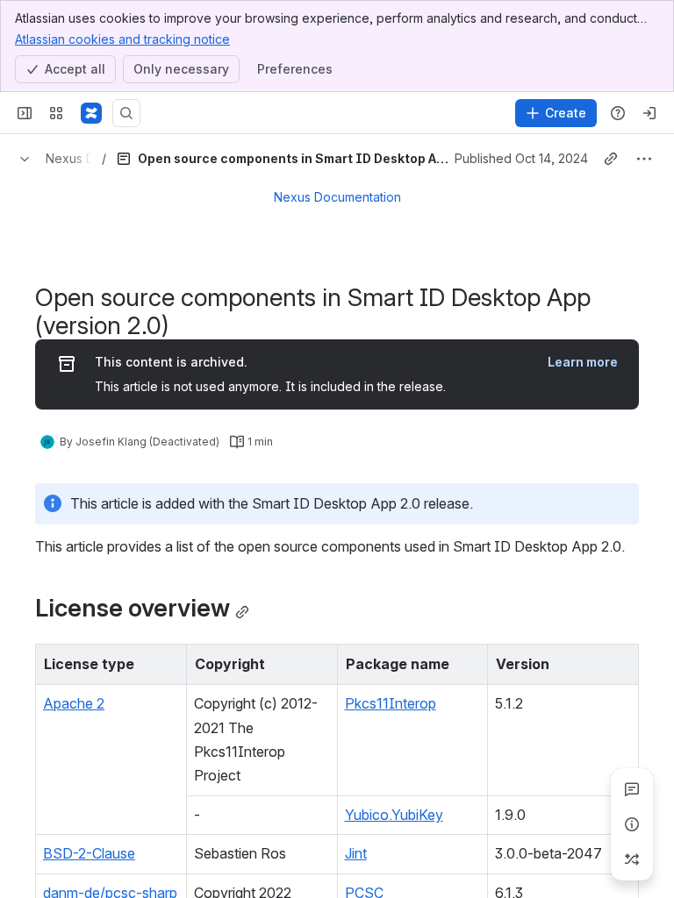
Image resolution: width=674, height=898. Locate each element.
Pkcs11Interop (390, 703)
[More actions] (644, 159)
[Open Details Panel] (632, 824)
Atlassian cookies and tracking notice (122, 39)
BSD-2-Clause (89, 853)
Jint (356, 853)
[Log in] (649, 113)
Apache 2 (73, 703)
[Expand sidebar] (25, 113)
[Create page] (632, 859)
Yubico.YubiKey (394, 814)
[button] (168, 662)
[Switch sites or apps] (56, 113)
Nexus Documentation (337, 196)
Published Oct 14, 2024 (521, 158)
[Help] (618, 113)
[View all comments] (632, 789)
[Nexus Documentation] (91, 113)
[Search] (126, 113)
